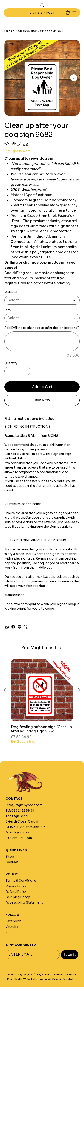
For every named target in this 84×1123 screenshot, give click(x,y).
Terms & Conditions (21, 881)
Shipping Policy (18, 897)
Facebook (13, 921)
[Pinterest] (19, 627)
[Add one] (26, 371)
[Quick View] (42, 690)
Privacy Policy (16, 886)
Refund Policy (16, 892)
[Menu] (74, 13)
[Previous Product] (4, 690)
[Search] (41, 5)
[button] (68, 12)
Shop (10, 856)
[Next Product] (79, 690)
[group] (42, 701)
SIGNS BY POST (43, 12)
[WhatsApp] (7, 627)
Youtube (12, 927)
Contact (12, 862)
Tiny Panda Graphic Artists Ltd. (57, 978)
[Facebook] (13, 627)
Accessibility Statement (24, 902)
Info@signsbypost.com (24, 805)
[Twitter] (25, 627)
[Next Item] (73, 77)
